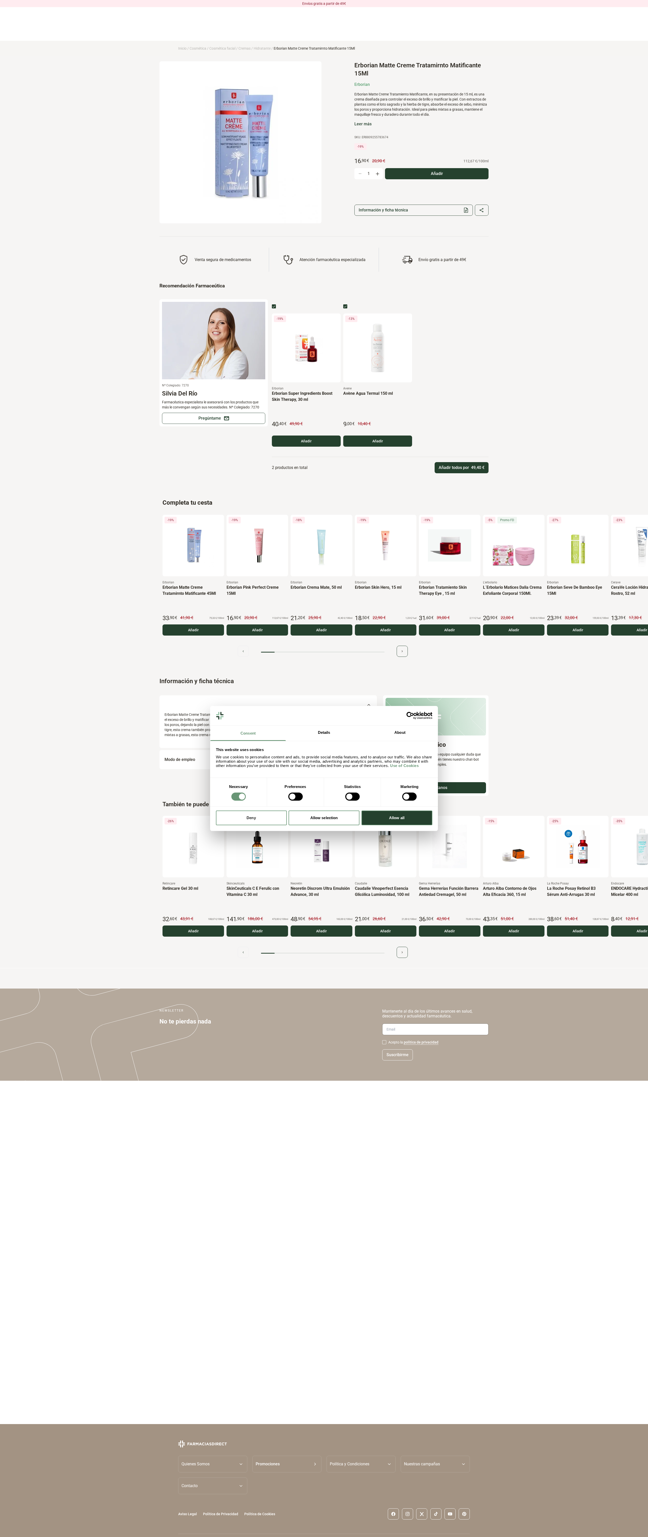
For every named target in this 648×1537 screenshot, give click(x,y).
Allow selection (324, 818)
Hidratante (262, 48)
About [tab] (400, 732)
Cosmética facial (222, 48)
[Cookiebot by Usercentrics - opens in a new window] (410, 715)
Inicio (182, 48)
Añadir (306, 441)
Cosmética (198, 48)
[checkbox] (274, 306)
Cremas (244, 48)
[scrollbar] (322, 652)
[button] (286, 1464)
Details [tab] (324, 732)
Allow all (396, 818)
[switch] (295, 797)
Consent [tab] (248, 733)
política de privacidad (421, 1042)
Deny (251, 818)
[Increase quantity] (377, 173)
